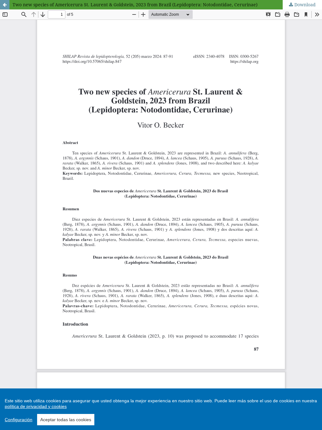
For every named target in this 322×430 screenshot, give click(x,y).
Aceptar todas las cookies (65, 419)
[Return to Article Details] (4, 4)
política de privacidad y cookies (36, 406)
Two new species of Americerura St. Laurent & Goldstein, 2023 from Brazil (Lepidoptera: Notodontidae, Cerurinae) (135, 5)
